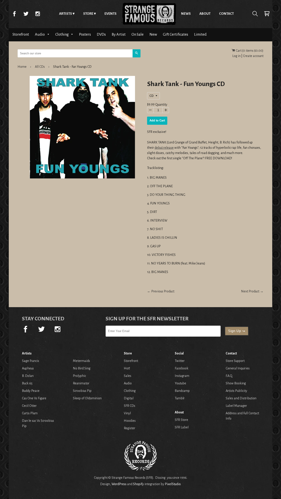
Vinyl (127, 413)
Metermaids (81, 361)
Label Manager (236, 405)
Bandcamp (182, 391)
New (153, 34)
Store (88, 13)
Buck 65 (27, 383)
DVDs (101, 34)
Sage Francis (30, 361)
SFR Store (181, 420)
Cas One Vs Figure (34, 398)
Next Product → (252, 291)
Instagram (37, 13)
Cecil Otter (29, 405)
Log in (236, 56)
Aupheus (28, 368)
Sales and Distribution (241, 398)
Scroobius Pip (82, 391)
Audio (40, 34)
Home (149, 13)
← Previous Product (160, 291)
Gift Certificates (175, 34)
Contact (226, 13)
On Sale (137, 34)
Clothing (62, 34)
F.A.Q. (229, 376)
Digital (128, 398)
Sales (127, 376)
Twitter (25, 13)
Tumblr (180, 398)
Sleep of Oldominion (87, 398)
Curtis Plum (30, 413)
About (205, 13)
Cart (266, 13)
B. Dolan (28, 376)
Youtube (180, 383)
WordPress (119, 484)
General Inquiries (238, 368)
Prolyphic (79, 376)
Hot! (127, 368)
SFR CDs (129, 405)
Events (110, 13)
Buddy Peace (31, 391)
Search (255, 13)
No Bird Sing (81, 368)
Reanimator (81, 383)
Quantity (161, 104)
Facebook (14, 13)
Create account (253, 56)
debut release (164, 147)
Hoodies (130, 420)
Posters (85, 34)
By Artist (119, 34)
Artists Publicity (236, 391)
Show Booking (236, 383)
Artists (65, 13)
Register (129, 428)
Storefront (21, 34)
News (186, 13)
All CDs (40, 66)
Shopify (138, 484)
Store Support (235, 361)
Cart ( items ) (249, 50)
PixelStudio (172, 484)
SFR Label (182, 427)
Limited (200, 34)
